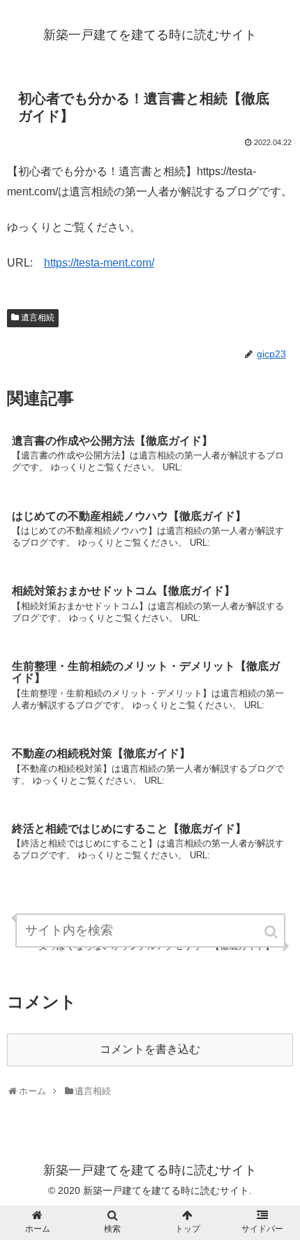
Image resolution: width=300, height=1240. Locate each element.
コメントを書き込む (150, 1049)
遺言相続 (37, 317)
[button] (272, 932)
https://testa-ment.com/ (99, 263)
